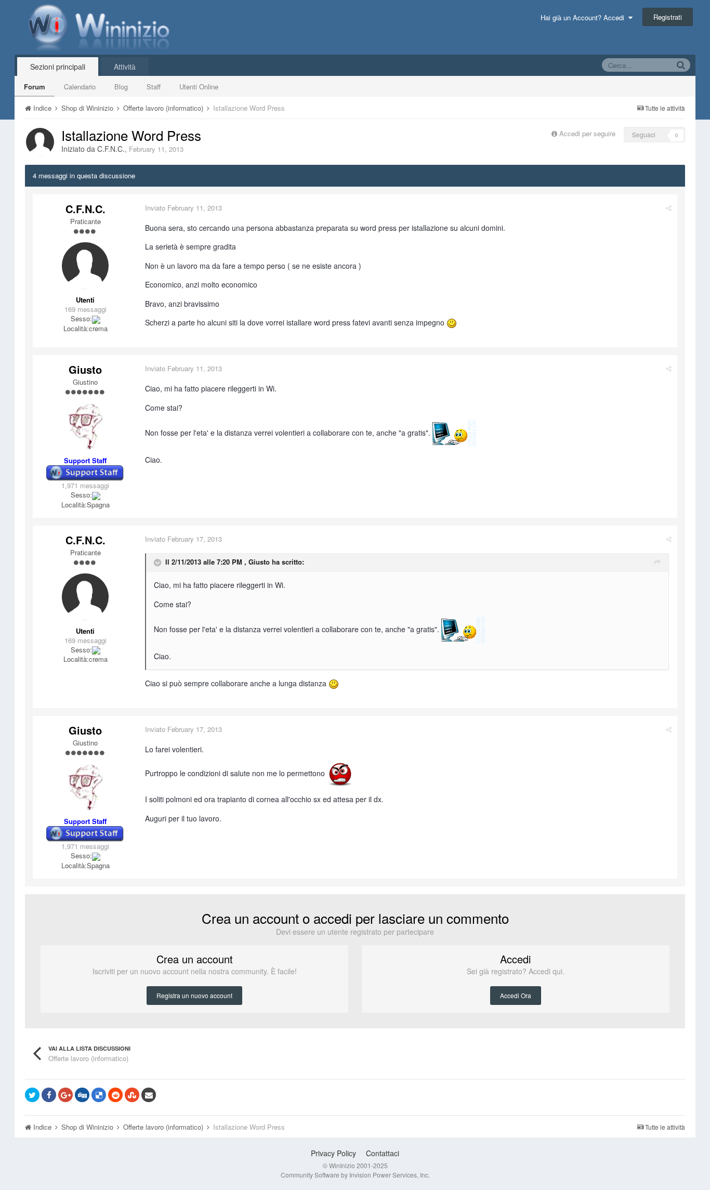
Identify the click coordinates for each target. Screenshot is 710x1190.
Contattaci (382, 1153)
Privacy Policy (333, 1153)
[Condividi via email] (148, 1095)
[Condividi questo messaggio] (669, 208)
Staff (154, 86)
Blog (121, 86)
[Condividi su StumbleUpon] (132, 1095)
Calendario (80, 86)
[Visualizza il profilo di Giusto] (85, 426)
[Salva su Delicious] (98, 1095)
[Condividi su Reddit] (115, 1095)
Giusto (85, 369)
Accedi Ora (515, 995)
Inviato (183, 208)
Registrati (667, 17)
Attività (125, 66)
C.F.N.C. (111, 148)
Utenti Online (198, 86)
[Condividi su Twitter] (32, 1095)
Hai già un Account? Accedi (584, 17)
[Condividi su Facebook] (49, 1095)
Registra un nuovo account (194, 995)
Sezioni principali (57, 66)
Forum (34, 86)
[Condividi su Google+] (65, 1095)
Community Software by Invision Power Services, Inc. (355, 1174)
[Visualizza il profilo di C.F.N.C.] (40, 142)
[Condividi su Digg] (82, 1095)
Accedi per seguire (588, 133)
